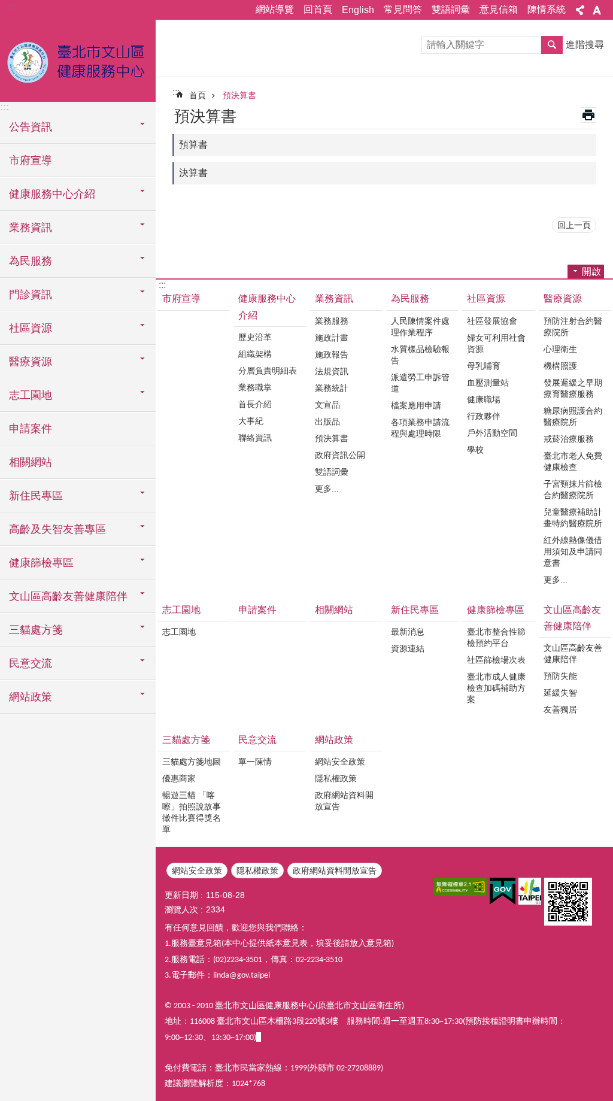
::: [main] (176, 92)
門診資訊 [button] (30, 295)
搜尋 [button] (552, 45)
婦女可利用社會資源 (496, 343)
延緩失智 (560, 692)
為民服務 (410, 298)
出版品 (327, 421)
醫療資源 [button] (30, 362)
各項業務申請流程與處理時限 (420, 427)
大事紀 (250, 421)
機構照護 (560, 366)
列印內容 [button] (588, 115)
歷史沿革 (255, 337)
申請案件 (30, 429)
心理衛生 (560, 349)
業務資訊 (334, 298)
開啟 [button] (591, 271)
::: (12, 7)
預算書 (193, 144)
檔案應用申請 (416, 405)
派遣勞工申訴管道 (420, 382)
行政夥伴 (483, 416)
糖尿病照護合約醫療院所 (573, 416)
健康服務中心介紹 (267, 306)
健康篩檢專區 (495, 610)
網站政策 (334, 740)
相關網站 (30, 462)
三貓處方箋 (186, 740)
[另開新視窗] (460, 887)
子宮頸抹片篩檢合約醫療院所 (573, 489)
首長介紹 (255, 404)
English (358, 10)
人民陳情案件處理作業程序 (420, 326)
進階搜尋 (585, 45)
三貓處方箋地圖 (191, 761)
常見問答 (403, 9)
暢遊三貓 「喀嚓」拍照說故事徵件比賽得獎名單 (191, 812)
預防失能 (560, 676)
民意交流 (257, 740)
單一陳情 (255, 761)
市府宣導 (30, 160)
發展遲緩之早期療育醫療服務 (573, 388)
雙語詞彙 (451, 9)
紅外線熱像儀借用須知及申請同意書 (573, 551)
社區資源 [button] (30, 328)
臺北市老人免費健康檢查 (573, 461)
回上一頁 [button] (574, 225)
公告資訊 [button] (30, 127)
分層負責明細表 (267, 370)
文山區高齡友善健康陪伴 (572, 618)
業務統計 (331, 388)
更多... (327, 488)
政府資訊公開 (340, 455)
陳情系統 (546, 9)
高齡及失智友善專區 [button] (57, 529)
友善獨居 (560, 709)
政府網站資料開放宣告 (344, 800)
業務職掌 (255, 387)
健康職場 (483, 399)
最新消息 (407, 631)
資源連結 (407, 648)
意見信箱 (499, 9)
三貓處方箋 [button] (36, 630)
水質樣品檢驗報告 (420, 354)
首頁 (197, 95)
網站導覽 (275, 9)
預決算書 (239, 95)
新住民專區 (415, 610)
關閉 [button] (580, 10)
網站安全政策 (340, 761)
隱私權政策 (336, 778)
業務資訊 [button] (30, 227)
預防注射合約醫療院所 (573, 326)
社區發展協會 (492, 321)
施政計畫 (331, 337)
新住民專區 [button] (36, 496)
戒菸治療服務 (569, 439)
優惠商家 (179, 778)
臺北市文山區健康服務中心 (78, 60)
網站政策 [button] (30, 697)
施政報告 (331, 354)
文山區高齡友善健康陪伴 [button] (68, 596)
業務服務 (331, 321)
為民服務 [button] (30, 261)
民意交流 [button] (30, 663)
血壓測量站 (488, 382)
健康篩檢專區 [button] (41, 563)
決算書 (193, 173)
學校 (475, 449)
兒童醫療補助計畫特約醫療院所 (573, 517)
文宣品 (327, 405)
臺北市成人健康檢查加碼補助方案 (496, 688)
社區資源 (486, 298)
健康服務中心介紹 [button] (52, 194)
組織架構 (255, 354)
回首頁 (318, 9)
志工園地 (181, 610)
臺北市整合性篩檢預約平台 (496, 637)
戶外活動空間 (492, 433)
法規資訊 (331, 371)
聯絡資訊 (255, 437)
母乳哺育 (483, 366)
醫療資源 (563, 298)
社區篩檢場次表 (496, 660)
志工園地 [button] (30, 395)
